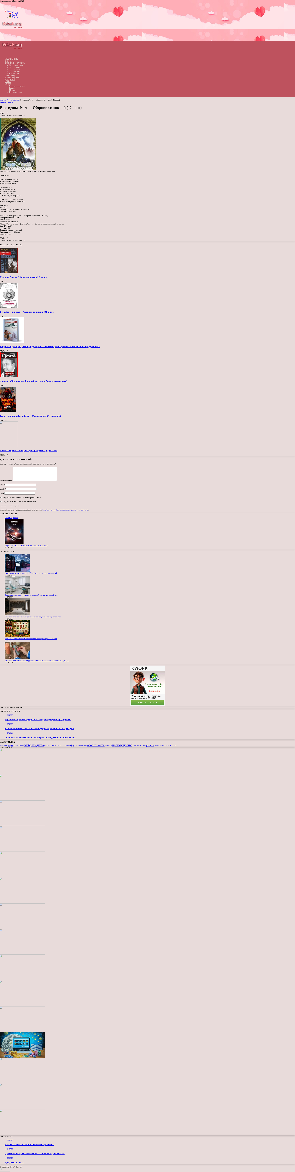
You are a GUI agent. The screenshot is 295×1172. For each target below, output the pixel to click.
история (58, 745)
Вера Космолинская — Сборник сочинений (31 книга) (27, 312)
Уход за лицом (14, 67)
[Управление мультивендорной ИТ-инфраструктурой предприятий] (17, 571)
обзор (85, 745)
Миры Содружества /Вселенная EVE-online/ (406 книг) (26, 545)
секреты (162, 745)
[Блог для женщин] (13, 32)
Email (3, 489)
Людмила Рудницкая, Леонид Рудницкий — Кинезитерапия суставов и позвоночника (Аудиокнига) (50, 346)
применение (137, 745)
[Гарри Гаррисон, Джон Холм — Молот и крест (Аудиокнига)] (8, 411)
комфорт (71, 745)
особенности (96, 745)
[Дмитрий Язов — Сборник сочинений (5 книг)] (9, 273)
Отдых (8, 84)
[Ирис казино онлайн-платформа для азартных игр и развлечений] (22, 1031)
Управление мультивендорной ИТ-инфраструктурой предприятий (31, 573)
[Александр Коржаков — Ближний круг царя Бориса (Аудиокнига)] (9, 377)
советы (168, 745)
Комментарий (6, 481)
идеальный (51, 745)
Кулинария (10, 75)
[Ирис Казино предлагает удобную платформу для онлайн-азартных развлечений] (22, 980)
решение (157, 745)
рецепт (150, 745)
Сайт (2, 493)
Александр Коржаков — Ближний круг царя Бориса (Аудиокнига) (33, 381)
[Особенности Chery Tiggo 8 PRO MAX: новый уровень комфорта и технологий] (22, 1134)
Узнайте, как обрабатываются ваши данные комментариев (65, 510)
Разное (12, 88)
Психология (14, 73)
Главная (3, 100)
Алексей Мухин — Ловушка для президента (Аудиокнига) (29, 450)
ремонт (144, 745)
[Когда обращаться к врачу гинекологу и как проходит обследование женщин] (22, 902)
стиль (174, 745)
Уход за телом (14, 69)
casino (1, 745)
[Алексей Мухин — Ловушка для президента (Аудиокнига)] (9, 446)
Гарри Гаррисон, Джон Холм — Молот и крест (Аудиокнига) (30, 416)
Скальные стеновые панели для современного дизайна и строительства (33, 617)
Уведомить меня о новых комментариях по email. (22, 498)
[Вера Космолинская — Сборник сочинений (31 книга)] (9, 307)
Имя (2, 485)
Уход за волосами (16, 65)
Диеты (8, 61)
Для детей (10, 80)
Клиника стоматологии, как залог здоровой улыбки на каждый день (31, 595)
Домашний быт (12, 78)
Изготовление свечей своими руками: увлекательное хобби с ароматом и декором (37, 660)
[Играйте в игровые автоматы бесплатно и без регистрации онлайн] (17, 637)
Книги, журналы (15, 92)
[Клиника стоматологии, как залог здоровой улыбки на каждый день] (17, 593)
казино (64, 745)
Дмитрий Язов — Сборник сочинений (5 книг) (23, 277)
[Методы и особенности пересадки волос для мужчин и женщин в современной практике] (22, 954)
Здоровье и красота (15, 63)
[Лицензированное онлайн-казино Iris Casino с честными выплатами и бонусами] (22, 1083)
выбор (21, 745)
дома (45, 745)
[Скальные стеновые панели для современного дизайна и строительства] (17, 615)
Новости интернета (17, 86)
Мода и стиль (11, 59)
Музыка (12, 90)
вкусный (15, 745)
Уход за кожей (14, 71)
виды (10, 745)
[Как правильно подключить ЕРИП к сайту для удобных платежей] (22, 928)
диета (40, 745)
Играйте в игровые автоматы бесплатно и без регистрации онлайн (31, 639)
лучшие (79, 745)
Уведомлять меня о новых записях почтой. (19, 502)
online (5, 745)
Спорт (8, 82)
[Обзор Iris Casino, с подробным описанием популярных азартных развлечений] (22, 1005)
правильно (108, 745)
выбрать (30, 745)
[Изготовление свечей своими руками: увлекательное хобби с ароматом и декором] (17, 658)
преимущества (122, 745)
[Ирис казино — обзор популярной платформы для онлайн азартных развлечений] (22, 1057)
